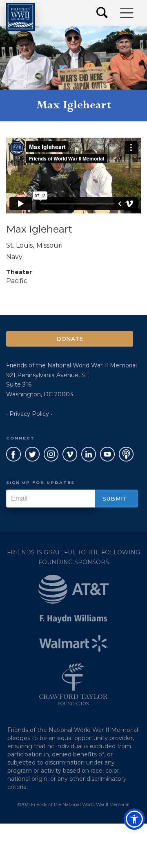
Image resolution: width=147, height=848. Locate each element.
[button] (127, 12)
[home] (20, 17)
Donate (69, 339)
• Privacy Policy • (29, 413)
